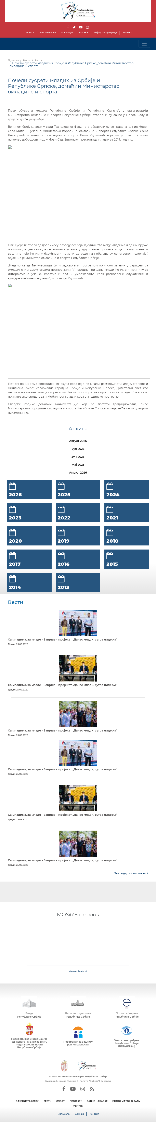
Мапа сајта (67, 32)
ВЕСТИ (47, 1101)
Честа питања (48, 32)
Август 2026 (78, 441)
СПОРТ (60, 1101)
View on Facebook (78, 971)
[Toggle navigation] (144, 44)
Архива (83, 32)
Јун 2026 (78, 457)
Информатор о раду (105, 32)
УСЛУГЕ (78, 1106)
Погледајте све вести (130, 873)
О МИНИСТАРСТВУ (27, 1101)
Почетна (29, 32)
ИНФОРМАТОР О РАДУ (126, 1101)
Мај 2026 (78, 464)
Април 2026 (78, 472)
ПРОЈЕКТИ (75, 1101)
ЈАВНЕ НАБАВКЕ (97, 1101)
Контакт (127, 32)
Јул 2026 (78, 449)
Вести (26, 60)
